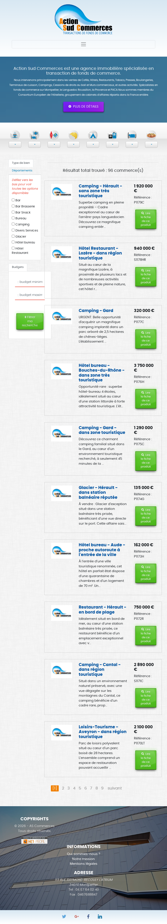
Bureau (20, 218)
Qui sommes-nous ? (83, 854)
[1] (54, 788)
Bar (17, 200)
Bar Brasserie (25, 206)
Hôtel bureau (25, 242)
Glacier (20, 236)
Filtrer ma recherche (30, 321)
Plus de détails (85, 106)
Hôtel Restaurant (20, 250)
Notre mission (83, 859)
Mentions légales (83, 863)
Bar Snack (22, 212)
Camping (22, 224)
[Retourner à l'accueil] (83, 18)
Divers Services (26, 230)
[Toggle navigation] (83, 44)
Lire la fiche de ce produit (146, 219)
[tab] (20, 163)
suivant (115, 788)
